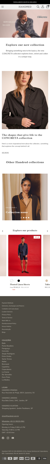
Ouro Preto (6, 377)
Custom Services (7, 312)
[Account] (43, 6)
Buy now (6, 25)
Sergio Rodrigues (8, 354)
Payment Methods (7, 303)
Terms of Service (7, 318)
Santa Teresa (7, 359)
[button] (21, 217)
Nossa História (6, 326)
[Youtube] (13, 438)
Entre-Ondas (6, 356)
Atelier (4, 361)
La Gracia (5, 372)
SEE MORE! (5, 152)
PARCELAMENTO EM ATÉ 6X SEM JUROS (25, 2)
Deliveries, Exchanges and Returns (13, 306)
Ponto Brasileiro (7, 346)
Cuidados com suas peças (10, 309)
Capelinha (5, 367)
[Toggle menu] (2, 6)
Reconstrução (6, 329)
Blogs (3, 332)
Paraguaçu (6, 348)
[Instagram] (8, 438)
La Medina (6, 380)
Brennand (5, 364)
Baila (3, 343)
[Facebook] (3, 438)
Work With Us (6, 320)
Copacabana (6, 369)
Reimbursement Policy (9, 323)
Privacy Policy (6, 314)
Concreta (5, 351)
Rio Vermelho (7, 374)
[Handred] (25, 7)
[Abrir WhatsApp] (44, 458)
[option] (25, 197)
